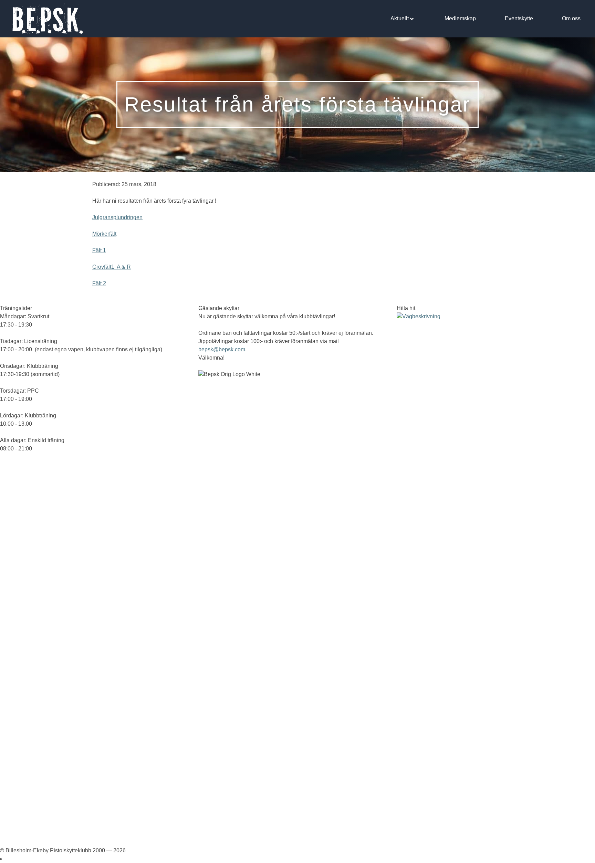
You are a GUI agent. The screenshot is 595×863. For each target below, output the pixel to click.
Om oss (571, 18)
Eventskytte (519, 18)
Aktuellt (399, 18)
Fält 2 (99, 283)
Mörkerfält (104, 234)
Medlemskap (460, 18)
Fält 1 (99, 250)
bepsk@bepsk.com (221, 349)
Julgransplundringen (117, 217)
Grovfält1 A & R (111, 267)
